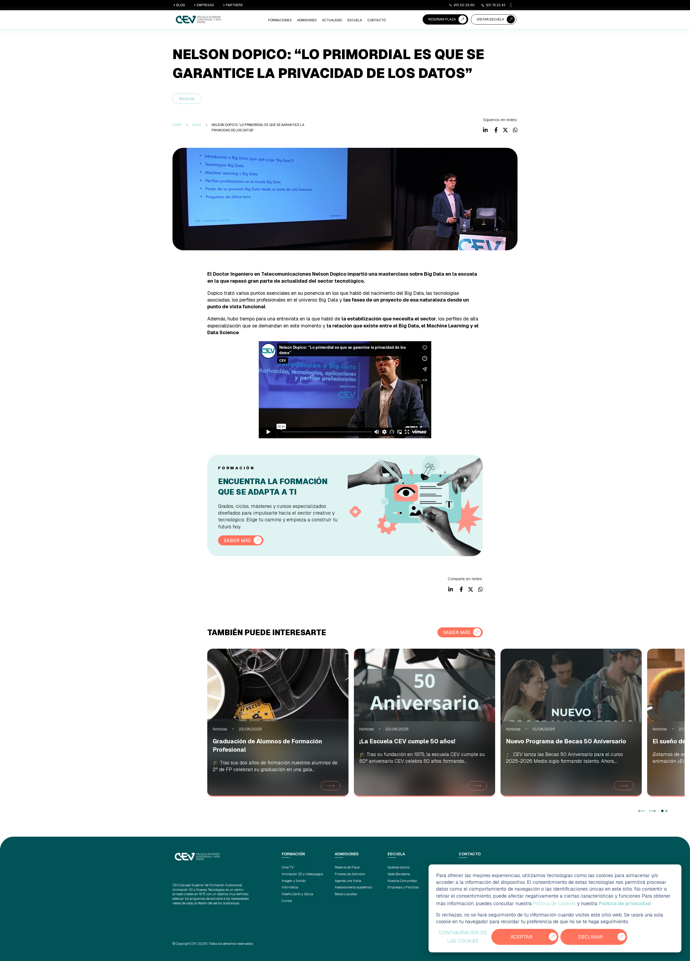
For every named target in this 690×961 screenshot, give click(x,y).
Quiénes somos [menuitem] (398, 867)
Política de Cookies (554, 903)
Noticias (187, 98)
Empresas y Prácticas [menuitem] (403, 887)
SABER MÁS (237, 540)
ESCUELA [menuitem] (354, 20)
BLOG (180, 5)
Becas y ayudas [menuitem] (346, 894)
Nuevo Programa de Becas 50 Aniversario (566, 741)
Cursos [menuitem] (287, 901)
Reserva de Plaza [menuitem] (347, 867)
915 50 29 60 (464, 5)
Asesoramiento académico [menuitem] (353, 887)
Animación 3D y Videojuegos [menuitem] (302, 874)
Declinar (590, 937)
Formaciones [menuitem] (280, 20)
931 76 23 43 (495, 5)
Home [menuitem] (177, 125)
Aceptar (521, 937)
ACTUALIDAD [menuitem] (332, 20)
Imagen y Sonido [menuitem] (294, 881)
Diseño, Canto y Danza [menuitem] (297, 894)
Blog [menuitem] (196, 125)
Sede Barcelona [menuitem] (399, 874)
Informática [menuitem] (290, 887)
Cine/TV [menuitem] (288, 867)
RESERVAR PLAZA (442, 19)
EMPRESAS (205, 5)
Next (652, 811)
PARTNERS (234, 5)
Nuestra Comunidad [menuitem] (402, 881)
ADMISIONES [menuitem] (307, 20)
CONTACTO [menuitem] (376, 20)
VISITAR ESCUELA (490, 19)
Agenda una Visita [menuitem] (348, 881)
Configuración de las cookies (463, 936)
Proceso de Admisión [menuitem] (350, 874)
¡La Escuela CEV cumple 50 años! (407, 741)
